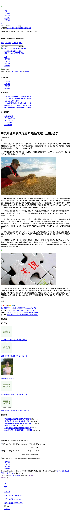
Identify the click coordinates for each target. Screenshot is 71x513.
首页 (5, 11)
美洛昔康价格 (8, 122)
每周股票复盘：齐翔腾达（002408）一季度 (18, 105)
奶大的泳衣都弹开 (10, 425)
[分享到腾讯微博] (12, 305)
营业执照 (32, 475)
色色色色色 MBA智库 (11, 101)
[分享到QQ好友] (8, 305)
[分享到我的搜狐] (10, 305)
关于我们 (7, 13)
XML (20, 43)
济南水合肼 (10, 28)
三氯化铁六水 (8, 116)
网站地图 (15, 43)
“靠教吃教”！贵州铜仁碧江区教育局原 (16, 421)
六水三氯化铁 (8, 120)
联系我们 (7, 20)
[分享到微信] (6, 305)
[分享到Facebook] (14, 305)
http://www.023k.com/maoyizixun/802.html (21, 310)
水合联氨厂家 (26, 28)
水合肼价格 (8, 125)
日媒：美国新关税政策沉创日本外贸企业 (17, 99)
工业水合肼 (18, 28)
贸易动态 (7, 15)
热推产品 (4, 477)
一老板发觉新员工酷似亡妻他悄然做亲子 (17, 428)
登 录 (2, 24)
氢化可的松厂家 (9, 118)
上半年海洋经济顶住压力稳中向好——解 (17, 103)
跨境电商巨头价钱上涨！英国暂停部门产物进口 (22, 312)
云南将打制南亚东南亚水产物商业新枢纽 (17, 96)
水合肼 (12, 308)
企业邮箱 (8, 43)
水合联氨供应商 (20, 308)
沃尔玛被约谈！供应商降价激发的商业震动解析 (22, 315)
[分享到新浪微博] (3, 305)
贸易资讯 (7, 18)
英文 (2, 43)
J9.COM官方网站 (17, 72)
